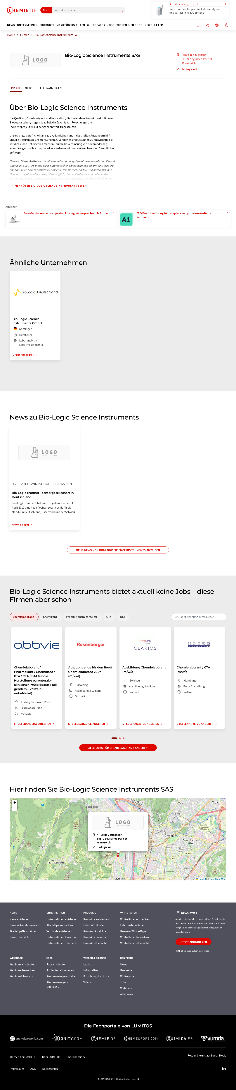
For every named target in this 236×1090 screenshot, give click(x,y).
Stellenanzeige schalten (61, 976)
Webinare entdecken (22, 964)
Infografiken (91, 970)
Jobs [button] (110, 25)
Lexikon (88, 964)
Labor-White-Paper (132, 925)
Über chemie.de (76, 1057)
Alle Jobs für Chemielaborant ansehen (118, 748)
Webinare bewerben (22, 970)
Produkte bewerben (95, 937)
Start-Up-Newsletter (23, 931)
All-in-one (126, 994)
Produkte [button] (47, 25)
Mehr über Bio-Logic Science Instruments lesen (50, 185)
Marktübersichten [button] (71, 25)
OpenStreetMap (217, 878)
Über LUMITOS (51, 1057)
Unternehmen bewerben (61, 937)
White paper (128, 976)
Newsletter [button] (154, 25)
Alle (45, 10)
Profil (16, 88)
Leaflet (202, 878)
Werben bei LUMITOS (23, 1057)
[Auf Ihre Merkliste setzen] (198, 25)
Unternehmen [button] (27, 25)
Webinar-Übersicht (22, 976)
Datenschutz (50, 1068)
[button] (118, 855)
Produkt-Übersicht (95, 943)
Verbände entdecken (59, 931)
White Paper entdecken (135, 919)
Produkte (126, 970)
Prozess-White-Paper (134, 931)
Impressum (17, 1068)
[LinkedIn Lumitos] (223, 1068)
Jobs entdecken (56, 964)
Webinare (126, 988)
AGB (33, 1068)
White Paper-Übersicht (134, 943)
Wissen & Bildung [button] (130, 25)
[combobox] (198, 616)
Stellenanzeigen (49, 88)
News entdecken (20, 919)
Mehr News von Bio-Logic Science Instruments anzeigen (118, 550)
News (28, 88)
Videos (87, 982)
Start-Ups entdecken (59, 925)
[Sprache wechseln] (216, 25)
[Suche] (121, 10)
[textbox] (198, 617)
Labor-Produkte (93, 925)
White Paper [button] (96, 25)
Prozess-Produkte (94, 931)
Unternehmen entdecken (62, 919)
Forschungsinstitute (96, 976)
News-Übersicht (20, 937)
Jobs (123, 982)
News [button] (11, 25)
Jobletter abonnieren (60, 970)
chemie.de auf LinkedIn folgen (195, 950)
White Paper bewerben (134, 937)
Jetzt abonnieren (193, 942)
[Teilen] (207, 25)
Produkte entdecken (96, 919)
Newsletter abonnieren (24, 925)
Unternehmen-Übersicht (62, 943)
